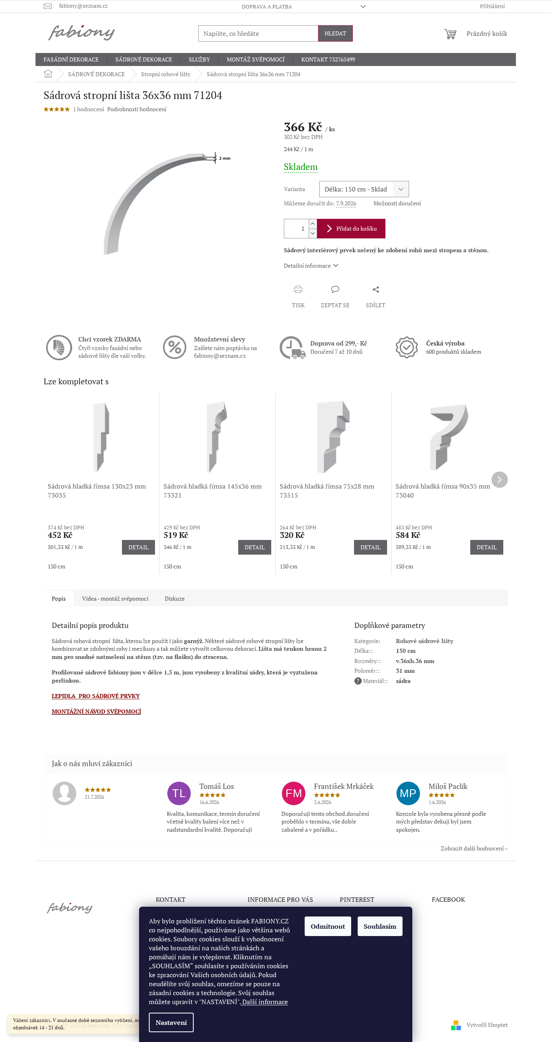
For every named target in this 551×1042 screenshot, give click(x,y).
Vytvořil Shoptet (487, 1025)
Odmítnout (328, 926)
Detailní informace (307, 265)
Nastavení (171, 1022)
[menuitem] (71, 59)
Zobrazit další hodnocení (472, 848)
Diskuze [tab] (175, 598)
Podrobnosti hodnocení (136, 109)
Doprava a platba (267, 6)
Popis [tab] (59, 598)
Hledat (335, 33)
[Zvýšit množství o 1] (313, 224)
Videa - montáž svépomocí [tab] (115, 598)
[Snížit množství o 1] (313, 233)
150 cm (56, 566)
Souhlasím (380, 926)
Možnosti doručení (397, 203)
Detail (138, 547)
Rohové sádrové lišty (424, 641)
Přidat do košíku (356, 228)
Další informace (264, 1001)
